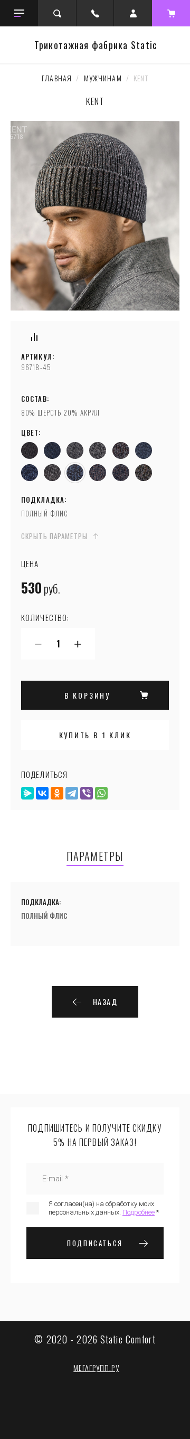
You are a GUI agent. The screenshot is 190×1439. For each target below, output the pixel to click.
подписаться (95, 1243)
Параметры (95, 857)
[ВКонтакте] (42, 793)
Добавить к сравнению (34, 337)
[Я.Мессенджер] (27, 793)
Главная (57, 77)
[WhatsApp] (101, 793)
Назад (105, 1001)
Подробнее (138, 1212)
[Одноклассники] (57, 793)
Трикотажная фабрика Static (96, 45)
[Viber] (86, 793)
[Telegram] (71, 793)
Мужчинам (103, 77)
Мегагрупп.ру (96, 1367)
